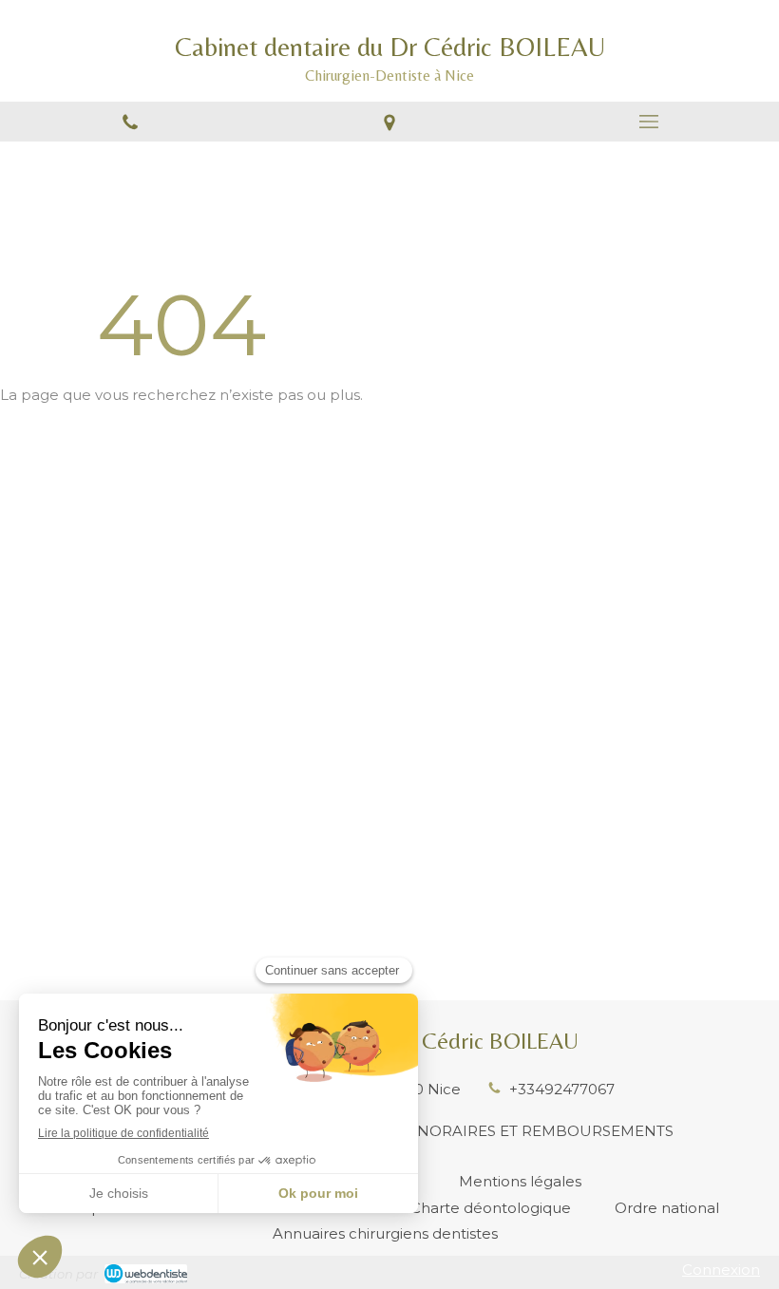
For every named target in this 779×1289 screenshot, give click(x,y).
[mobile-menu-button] (649, 122)
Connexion (721, 1270)
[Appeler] (129, 122)
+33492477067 (562, 1089)
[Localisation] (389, 122)
